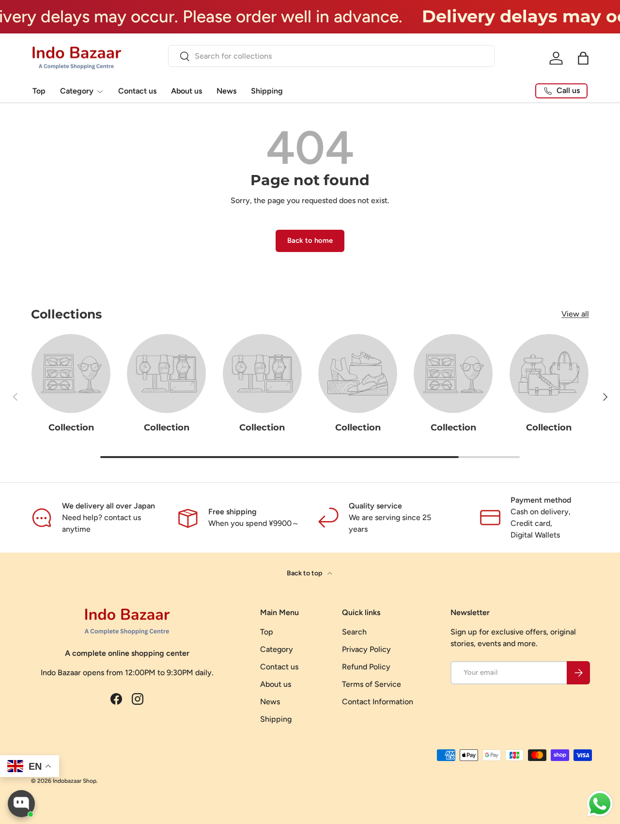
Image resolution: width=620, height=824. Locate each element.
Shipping (267, 90)
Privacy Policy (366, 649)
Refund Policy (366, 666)
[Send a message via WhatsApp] (600, 804)
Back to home (310, 240)
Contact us (137, 90)
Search (354, 631)
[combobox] (331, 56)
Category (76, 90)
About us (186, 90)
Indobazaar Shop (74, 780)
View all (575, 313)
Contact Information (377, 701)
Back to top (305, 573)
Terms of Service (371, 684)
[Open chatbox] (21, 803)
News (226, 90)
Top (39, 90)
